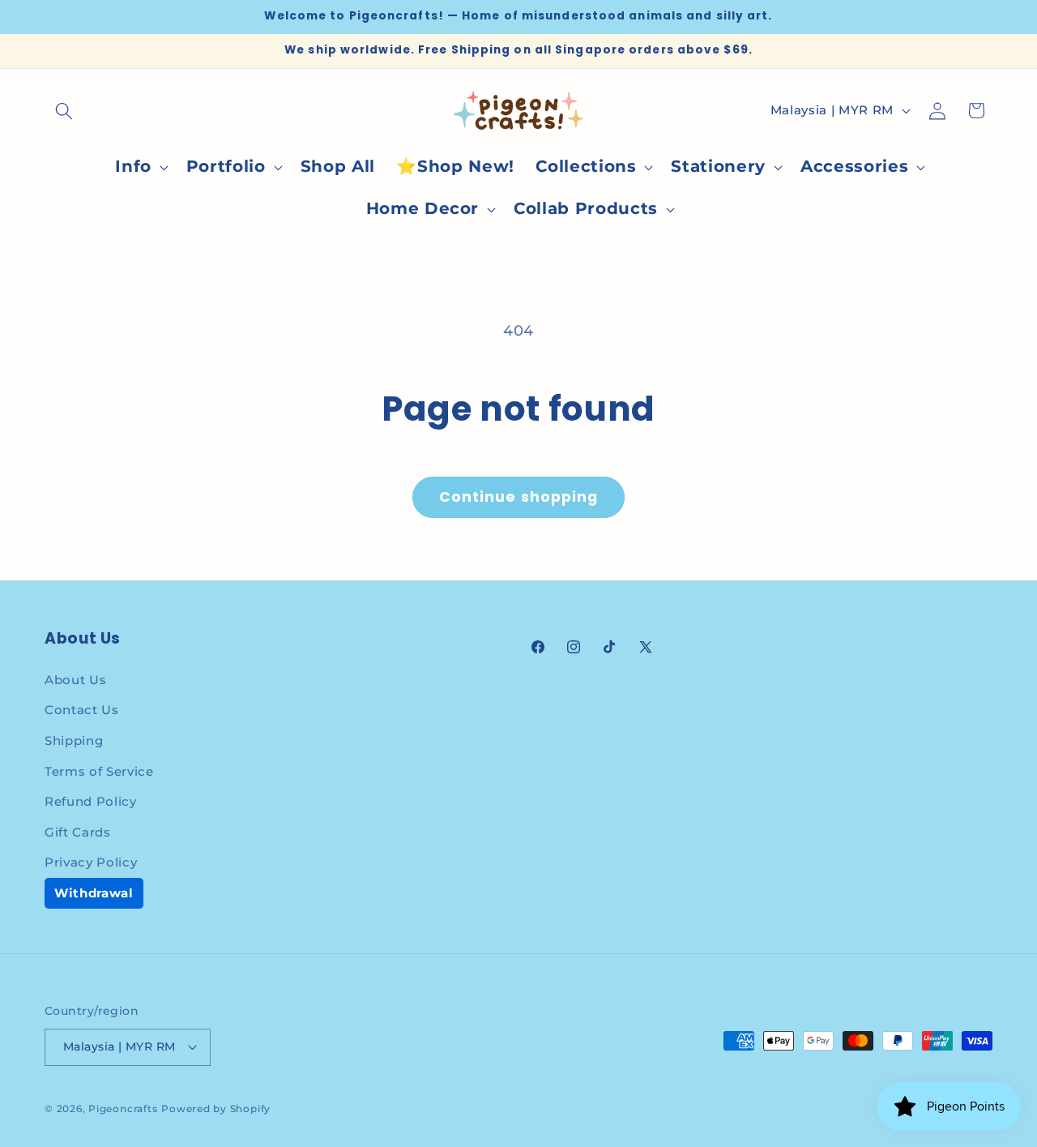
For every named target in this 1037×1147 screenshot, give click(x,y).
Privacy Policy (91, 862)
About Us (75, 679)
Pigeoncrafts (122, 1108)
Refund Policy (91, 801)
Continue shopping (519, 497)
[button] (64, 110)
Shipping (74, 740)
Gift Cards (78, 832)
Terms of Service (99, 771)
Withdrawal (94, 893)
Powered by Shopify (216, 1108)
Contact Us (82, 709)
